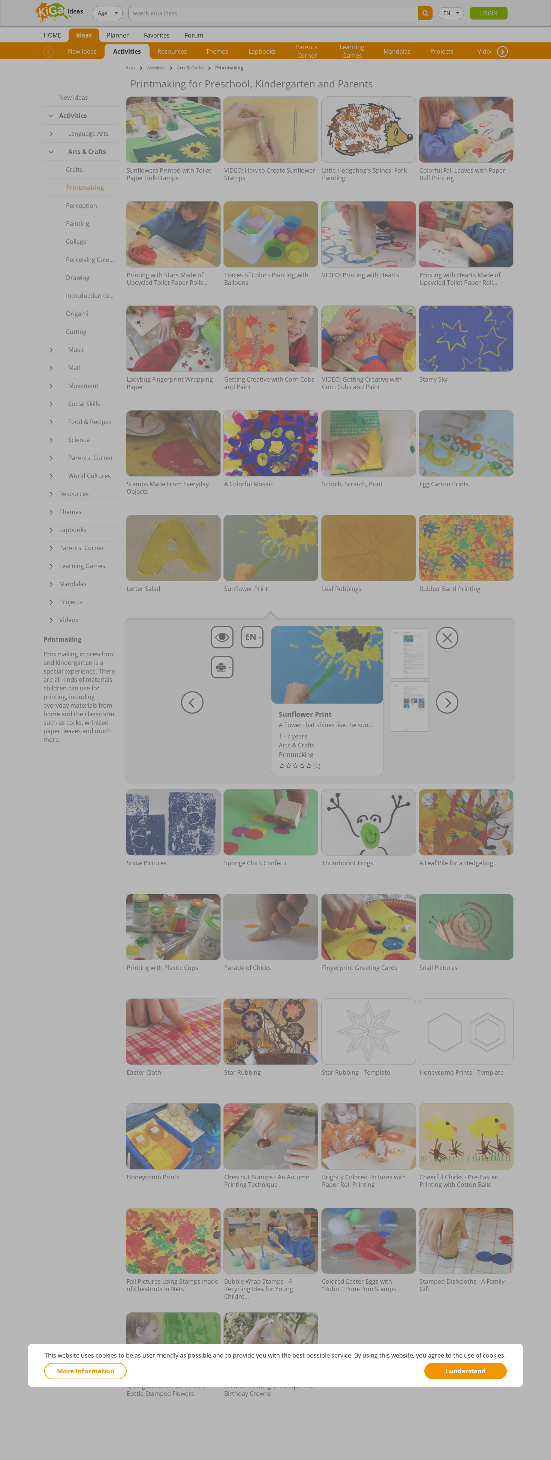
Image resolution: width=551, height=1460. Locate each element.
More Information (85, 1371)
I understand (465, 1371)
